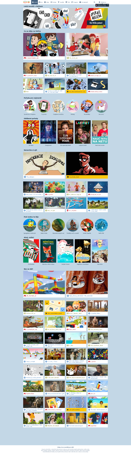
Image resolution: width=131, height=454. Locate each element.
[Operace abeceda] (65, 18)
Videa (47, 2)
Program (75, 2)
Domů (35, 2)
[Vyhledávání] (94, 2)
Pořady (54, 2)
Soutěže (62, 2)
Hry (42, 2)
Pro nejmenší (85, 2)
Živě (69, 2)
